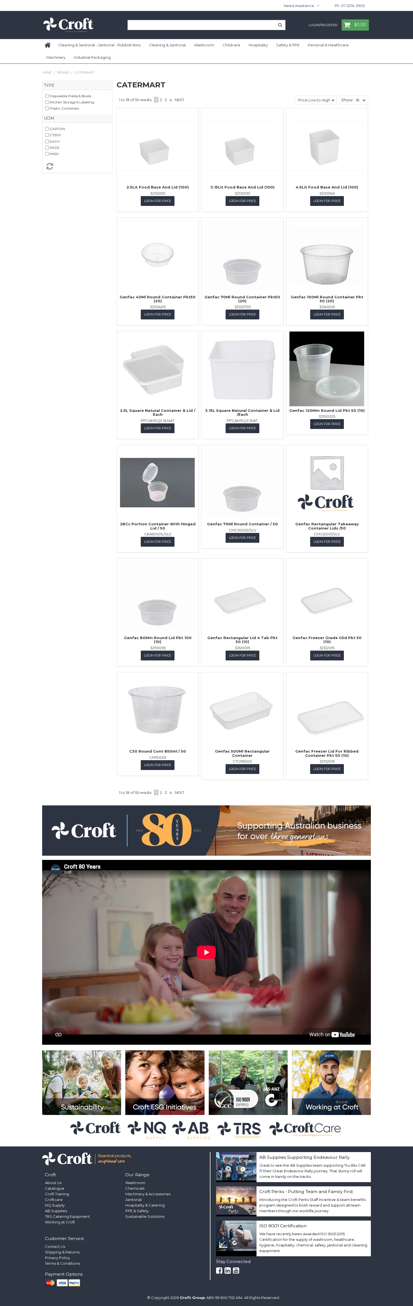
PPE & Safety (137, 1211)
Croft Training (57, 1194)
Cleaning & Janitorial (167, 45)
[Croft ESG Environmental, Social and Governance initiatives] (164, 1082)
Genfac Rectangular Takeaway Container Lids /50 (327, 526)
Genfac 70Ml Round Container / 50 (242, 524)
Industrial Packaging (92, 57)
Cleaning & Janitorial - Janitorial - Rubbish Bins (99, 45)
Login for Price (157, 201)
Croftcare (54, 1199)
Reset (77, 166)
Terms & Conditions (62, 1263)
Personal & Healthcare (328, 45)
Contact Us (55, 1246)
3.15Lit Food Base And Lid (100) (242, 187)
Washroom (204, 45)
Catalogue (54, 1188)
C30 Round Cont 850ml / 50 (157, 751)
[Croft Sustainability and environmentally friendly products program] (81, 1082)
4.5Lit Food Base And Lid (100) (327, 187)
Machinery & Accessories (148, 1194)
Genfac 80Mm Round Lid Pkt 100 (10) (158, 639)
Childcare (231, 45)
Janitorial (133, 1199)
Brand (63, 72)
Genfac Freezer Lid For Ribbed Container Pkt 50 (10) (326, 753)
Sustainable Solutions (144, 1216)
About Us (53, 1182)
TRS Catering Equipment (67, 1216)
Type (49, 85)
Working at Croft (60, 1222)
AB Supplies (56, 1211)
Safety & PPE (287, 45)
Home (48, 45)
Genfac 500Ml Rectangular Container (242, 753)
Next (179, 99)
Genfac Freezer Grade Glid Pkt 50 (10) (327, 639)
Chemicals (134, 1188)
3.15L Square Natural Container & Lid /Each (242, 412)
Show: (347, 100)
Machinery (55, 57)
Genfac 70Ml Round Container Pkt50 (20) (242, 299)
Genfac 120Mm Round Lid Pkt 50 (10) (327, 410)
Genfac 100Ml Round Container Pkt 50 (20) (327, 299)
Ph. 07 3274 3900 (350, 5)
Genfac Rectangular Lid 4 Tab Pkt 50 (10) (242, 639)
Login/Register (322, 25)
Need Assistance (299, 5)
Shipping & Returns (62, 1252)
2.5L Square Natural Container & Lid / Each (157, 412)
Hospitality (258, 45)
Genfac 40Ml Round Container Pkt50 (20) (158, 299)
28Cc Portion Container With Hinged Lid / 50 (158, 526)
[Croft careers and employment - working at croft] (331, 1082)
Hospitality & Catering (145, 1205)
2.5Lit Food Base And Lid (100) (157, 187)
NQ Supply (55, 1205)
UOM (49, 118)
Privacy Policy (57, 1257)
